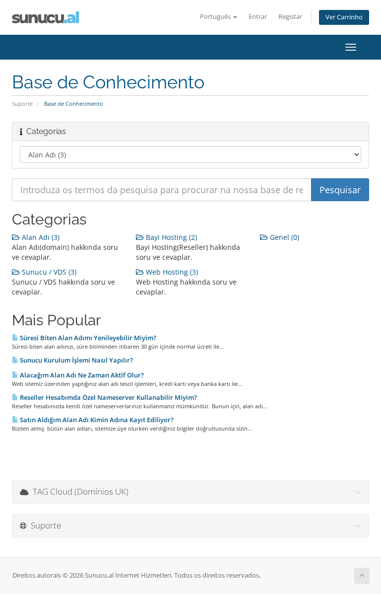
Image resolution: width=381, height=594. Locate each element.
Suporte (22, 103)
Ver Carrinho (344, 17)
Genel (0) (283, 237)
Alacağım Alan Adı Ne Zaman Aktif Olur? (81, 375)
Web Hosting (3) (171, 272)
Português (216, 16)
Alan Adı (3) (40, 237)
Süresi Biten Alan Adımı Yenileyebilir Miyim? (87, 337)
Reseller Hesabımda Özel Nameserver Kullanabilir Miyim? (107, 397)
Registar (290, 16)
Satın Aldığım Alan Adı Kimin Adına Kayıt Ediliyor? (96, 419)
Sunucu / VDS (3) (48, 272)
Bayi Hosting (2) (170, 237)
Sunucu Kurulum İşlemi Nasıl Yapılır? (75, 360)
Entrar (258, 16)
